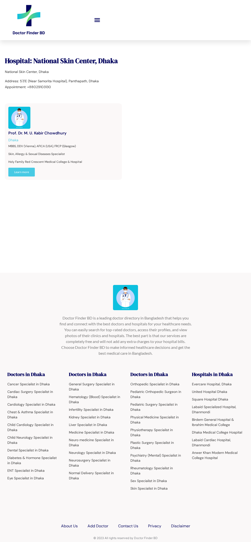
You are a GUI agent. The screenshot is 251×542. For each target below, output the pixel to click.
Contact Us (128, 526)
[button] (97, 20)
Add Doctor (98, 526)
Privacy (154, 526)
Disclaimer (180, 526)
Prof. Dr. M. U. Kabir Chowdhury (37, 133)
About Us (69, 526)
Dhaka (13, 140)
